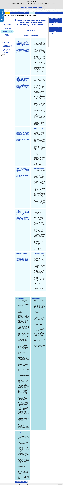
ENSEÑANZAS (25, 13)
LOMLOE (7, 13)
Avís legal (56, 484)
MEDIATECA (57, 13)
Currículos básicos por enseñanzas (8, 25)
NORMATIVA (50, 13)
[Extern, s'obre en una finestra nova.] (60, 484)
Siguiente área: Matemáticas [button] (21, 481)
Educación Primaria (8, 31)
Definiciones (5, 21)
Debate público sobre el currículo (7, 55)
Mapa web (46, 484)
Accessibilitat (51, 484)
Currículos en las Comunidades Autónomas (6, 51)
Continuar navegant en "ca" (26, 7)
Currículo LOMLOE (6, 19)
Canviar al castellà (38, 7)
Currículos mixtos (7, 42)
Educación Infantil (8, 28)
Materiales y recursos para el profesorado (7, 46)
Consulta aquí (52, 24)
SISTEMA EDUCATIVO (15, 13)
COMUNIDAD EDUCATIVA (41, 13)
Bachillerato (6, 39)
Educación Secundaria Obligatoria (6, 36)
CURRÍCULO (32, 13)
